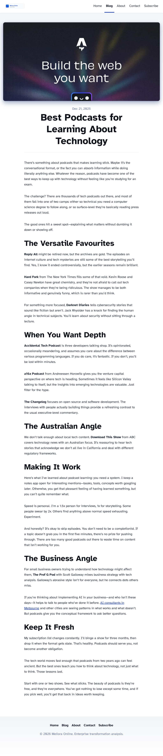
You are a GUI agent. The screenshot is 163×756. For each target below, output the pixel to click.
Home (97, 6)
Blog (109, 6)
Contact (134, 6)
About (121, 6)
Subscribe (151, 6)
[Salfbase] (14, 6)
